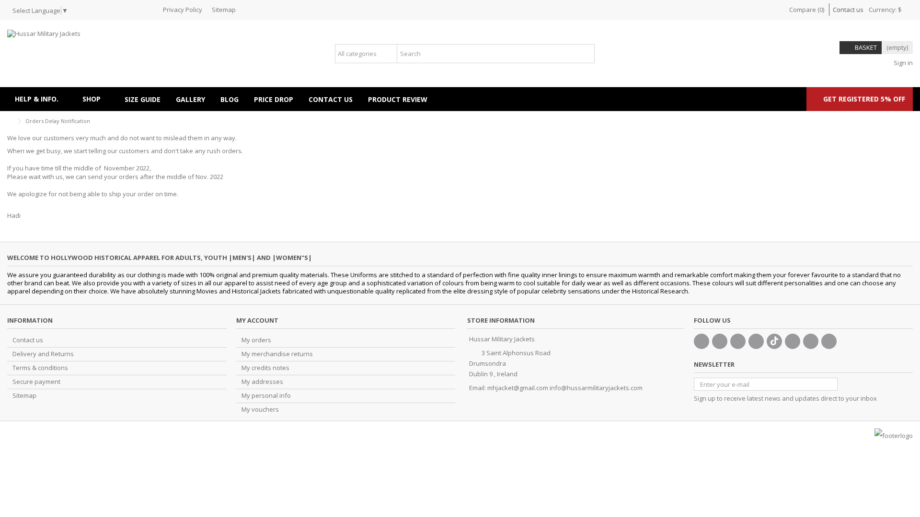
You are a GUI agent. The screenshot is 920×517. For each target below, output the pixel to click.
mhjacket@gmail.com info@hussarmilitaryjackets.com (565, 387)
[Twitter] (719, 341)
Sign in (902, 62)
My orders (256, 340)
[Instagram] (810, 341)
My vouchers (260, 409)
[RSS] (829, 341)
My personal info (266, 396)
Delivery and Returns (43, 354)
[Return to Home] (10, 121)
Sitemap (224, 9)
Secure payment (36, 382)
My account (257, 320)
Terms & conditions (40, 368)
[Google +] (738, 341)
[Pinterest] (792, 341)
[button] (96, 99)
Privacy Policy (182, 9)
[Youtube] (756, 341)
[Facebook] (701, 341)
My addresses (262, 382)
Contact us (848, 9)
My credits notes (265, 368)
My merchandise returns (277, 354)
